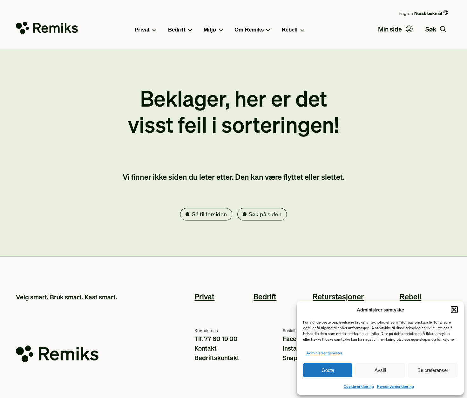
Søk (431, 29)
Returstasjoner (338, 296)
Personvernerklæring (395, 386)
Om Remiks (249, 30)
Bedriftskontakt (216, 357)
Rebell (290, 30)
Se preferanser (432, 370)
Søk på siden (265, 214)
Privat (142, 30)
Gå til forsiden (209, 214)
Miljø (210, 30)
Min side (390, 29)
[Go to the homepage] (47, 29)
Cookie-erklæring (359, 386)
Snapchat (296, 357)
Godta (327, 370)
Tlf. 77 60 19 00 (216, 338)
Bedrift (177, 30)
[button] (454, 309)
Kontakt (205, 348)
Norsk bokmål (428, 13)
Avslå (380, 370)
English (406, 13)
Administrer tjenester (324, 353)
